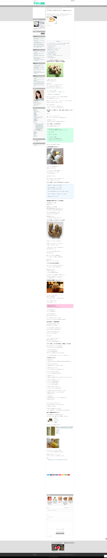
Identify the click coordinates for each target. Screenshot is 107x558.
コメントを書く (60, 8)
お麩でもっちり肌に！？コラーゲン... (39, 124)
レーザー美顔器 (35, 115)
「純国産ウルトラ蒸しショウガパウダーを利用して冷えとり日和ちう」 (58, 459)
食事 (57, 8)
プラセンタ (35, 112)
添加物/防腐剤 (35, 120)
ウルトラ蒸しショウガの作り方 (51, 45)
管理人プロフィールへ (35, 105)
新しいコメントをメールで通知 (60, 529)
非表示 (59, 41)
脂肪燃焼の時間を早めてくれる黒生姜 (52, 49)
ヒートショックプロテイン (37, 111)
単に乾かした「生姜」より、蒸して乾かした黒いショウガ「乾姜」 (56, 44)
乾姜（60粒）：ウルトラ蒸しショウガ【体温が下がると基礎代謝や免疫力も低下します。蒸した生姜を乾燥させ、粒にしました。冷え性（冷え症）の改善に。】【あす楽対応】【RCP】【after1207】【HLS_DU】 (64, 427)
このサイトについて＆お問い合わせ (65, 554)
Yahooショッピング (58, 433)
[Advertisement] (39, 12)
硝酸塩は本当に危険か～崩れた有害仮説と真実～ (70, 502)
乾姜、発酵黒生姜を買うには (51, 57)
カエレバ (57, 419)
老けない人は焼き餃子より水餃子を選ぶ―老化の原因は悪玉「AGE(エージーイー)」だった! (49, 503)
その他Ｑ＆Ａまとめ (50, 56)
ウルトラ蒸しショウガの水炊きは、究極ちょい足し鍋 (54, 55)
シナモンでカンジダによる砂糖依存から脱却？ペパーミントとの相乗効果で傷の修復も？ (65, 503)
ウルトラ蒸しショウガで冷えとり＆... (39, 128)
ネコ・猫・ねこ (35, 118)
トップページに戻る (49, 536)
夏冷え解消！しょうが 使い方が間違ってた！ (54, 94)
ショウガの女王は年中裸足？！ (51, 51)
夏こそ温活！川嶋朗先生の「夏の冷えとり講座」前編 (55, 502)
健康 (34, 49)
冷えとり (56, 8)
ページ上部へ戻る (106, 539)
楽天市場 (56, 422)
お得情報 (35, 133)
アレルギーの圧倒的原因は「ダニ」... (39, 125)
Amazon (56, 421)
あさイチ (51, 8)
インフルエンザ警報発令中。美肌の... (39, 130)
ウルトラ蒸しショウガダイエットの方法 (52, 50)
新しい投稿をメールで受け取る (60, 531)
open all (34, 109)
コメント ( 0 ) (71, 507)
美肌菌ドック (35, 114)
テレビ (34, 36)
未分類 (35, 136)
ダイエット (53, 8)
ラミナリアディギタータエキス (37, 117)
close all (36, 109)
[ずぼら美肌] (39, 4)
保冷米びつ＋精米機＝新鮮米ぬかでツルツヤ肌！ (39, 81)
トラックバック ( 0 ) (66, 507)
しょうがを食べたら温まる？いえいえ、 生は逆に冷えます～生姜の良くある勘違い (58, 43)
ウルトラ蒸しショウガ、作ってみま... (39, 127)
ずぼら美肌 (34, 554)
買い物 (35, 134)
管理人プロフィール (72, 554)
